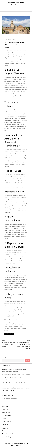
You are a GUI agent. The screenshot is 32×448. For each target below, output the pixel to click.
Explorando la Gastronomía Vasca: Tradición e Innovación (13, 384)
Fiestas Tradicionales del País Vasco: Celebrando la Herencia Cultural (15, 379)
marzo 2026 (5, 409)
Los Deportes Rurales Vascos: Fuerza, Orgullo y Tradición (16, 374)
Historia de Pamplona (7, 437)
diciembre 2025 (6, 412)
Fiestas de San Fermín (7, 434)
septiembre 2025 (6, 415)
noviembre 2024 (6, 421)
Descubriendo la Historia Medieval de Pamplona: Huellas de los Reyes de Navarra (14, 370)
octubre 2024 (5, 424)
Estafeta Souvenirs (16, 2)
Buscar (4, 357)
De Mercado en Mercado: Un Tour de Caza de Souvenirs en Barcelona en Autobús (16, 389)
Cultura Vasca (9, 334)
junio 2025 (5, 418)
